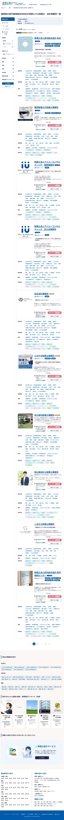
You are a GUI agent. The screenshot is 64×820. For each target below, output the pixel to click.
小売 (41, 802)
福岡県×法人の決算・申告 (6, 677)
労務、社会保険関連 (39, 795)
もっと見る (41, 757)
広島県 (14, 798)
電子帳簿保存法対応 (52, 780)
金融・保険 (37, 804)
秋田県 (18, 778)
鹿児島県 (27, 805)
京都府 (6, 794)
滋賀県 (22, 794)
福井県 (14, 787)
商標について (37, 814)
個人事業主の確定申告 (49, 778)
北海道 (2, 778)
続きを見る (48, 122)
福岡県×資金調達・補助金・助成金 (33, 679)
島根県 (6, 798)
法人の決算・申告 (38, 778)
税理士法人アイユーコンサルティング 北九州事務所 (47, 228)
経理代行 (36, 780)
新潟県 (2, 787)
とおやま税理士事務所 (44, 355)
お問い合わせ (57, 814)
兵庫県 (10, 794)
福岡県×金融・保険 (57, 686)
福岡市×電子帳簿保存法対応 (19, 667)
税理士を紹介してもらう (21, 4)
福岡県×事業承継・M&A (6, 679)
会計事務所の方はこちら (45, 4)
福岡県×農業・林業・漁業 (32, 689)
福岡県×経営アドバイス (45, 679)
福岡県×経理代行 (37, 677)
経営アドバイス (51, 791)
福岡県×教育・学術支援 (13, 689)
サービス (54, 804)
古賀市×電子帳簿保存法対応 (18, 669)
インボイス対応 (43, 780)
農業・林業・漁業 (38, 805)
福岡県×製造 (10, 686)
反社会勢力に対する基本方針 (47, 814)
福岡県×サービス (23, 689)
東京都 (22, 783)
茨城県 (2, 783)
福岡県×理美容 (4, 689)
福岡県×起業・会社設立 (56, 677)
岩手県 (10, 778)
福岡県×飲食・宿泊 (31, 686)
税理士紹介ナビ (3, 7)
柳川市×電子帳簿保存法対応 (56, 667)
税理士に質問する (33, 4)
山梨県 (18, 787)
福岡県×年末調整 (29, 677)
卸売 (45, 802)
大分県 (18, 805)
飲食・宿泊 (49, 802)
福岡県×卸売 (24, 686)
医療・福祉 (46, 805)
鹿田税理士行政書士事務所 (46, 107)
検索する (9, 83)
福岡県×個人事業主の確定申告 (18, 677)
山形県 (22, 778)
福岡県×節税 (14, 679)
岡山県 (10, 798)
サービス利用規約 (29, 814)
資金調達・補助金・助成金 (40, 791)
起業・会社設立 (38, 786)
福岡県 (10, 7)
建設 (35, 802)
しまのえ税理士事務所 (44, 524)
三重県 (18, 794)
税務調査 (36, 782)
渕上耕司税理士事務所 (44, 415)
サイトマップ (7, 814)
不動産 (54, 802)
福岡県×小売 (17, 686)
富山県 (6, 787)
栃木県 (6, 783)
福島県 (26, 778)
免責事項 (23, 814)
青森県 (6, 778)
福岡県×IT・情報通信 (48, 686)
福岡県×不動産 (39, 686)
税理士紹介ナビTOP (8, 4)
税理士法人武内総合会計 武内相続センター (47, 574)
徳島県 (22, 798)
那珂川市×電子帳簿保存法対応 (31, 669)
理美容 (42, 804)
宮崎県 (22, 805)
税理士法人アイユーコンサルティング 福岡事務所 (47, 163)
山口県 (18, 798)
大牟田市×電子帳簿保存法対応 (31, 667)
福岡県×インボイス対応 (46, 677)
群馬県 (10, 783)
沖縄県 (2, 806)
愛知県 (6, 789)
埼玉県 (14, 783)
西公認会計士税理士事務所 (46, 472)
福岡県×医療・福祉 (42, 689)
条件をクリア (7, 86)
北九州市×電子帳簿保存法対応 (7, 667)
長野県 (22, 787)
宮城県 (14, 778)
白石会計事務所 (41, 293)
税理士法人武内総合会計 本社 (47, 38)
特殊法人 (52, 805)
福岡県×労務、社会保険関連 (56, 679)
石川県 (10, 787)
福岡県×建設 (4, 686)
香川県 (26, 798)
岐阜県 (26, 787)
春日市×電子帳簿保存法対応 (7, 669)
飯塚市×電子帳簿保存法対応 (44, 667)
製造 (39, 802)
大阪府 (2, 794)
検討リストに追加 (55, 65)
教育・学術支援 (48, 804)
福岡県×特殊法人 (51, 689)
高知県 (6, 800)
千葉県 (18, 783)
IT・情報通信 (59, 802)
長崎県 (10, 805)
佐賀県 (6, 805)
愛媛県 (2, 800)
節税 (59, 780)
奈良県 (14, 794)
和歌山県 (27, 794)
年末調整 (56, 778)
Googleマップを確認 (40, 66)
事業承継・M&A (46, 786)
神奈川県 (27, 783)
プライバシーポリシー (15, 814)
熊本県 (14, 805)
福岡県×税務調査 (22, 679)
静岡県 (2, 789)
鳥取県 (2, 798)
